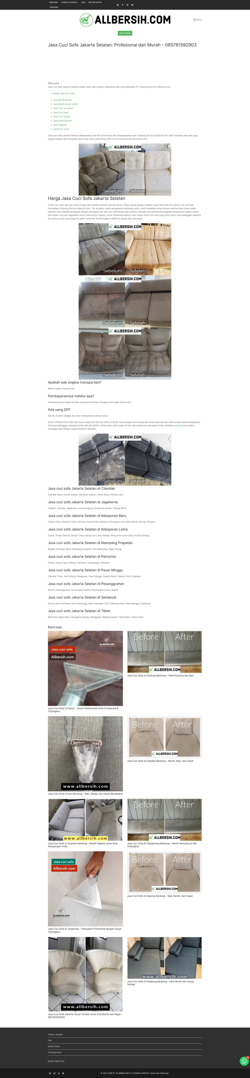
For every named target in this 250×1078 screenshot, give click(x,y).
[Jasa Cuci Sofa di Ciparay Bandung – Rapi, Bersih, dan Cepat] (164, 872)
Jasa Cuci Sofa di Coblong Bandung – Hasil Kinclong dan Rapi (160, 675)
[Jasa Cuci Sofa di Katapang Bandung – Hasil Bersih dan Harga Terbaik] (164, 958)
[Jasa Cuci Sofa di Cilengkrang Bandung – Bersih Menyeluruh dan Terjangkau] (164, 820)
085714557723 (56, 1061)
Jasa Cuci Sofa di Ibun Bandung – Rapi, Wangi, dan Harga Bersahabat (85, 793)
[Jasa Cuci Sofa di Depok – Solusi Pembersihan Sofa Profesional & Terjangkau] (85, 668)
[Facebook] (122, 5)
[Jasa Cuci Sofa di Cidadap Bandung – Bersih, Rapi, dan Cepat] (164, 737)
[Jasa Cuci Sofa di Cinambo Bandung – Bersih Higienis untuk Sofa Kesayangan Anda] (85, 820)
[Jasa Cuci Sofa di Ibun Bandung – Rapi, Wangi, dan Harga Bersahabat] (85, 753)
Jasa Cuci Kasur (61, 112)
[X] (63, 1073)
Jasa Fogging (59, 124)
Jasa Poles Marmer (62, 120)
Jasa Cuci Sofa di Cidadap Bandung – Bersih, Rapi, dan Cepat (160, 761)
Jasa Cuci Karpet (61, 116)
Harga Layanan (55, 1034)
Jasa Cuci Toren (61, 129)
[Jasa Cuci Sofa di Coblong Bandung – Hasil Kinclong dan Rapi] (164, 652)
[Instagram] (127, 5)
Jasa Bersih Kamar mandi (65, 104)
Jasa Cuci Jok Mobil (63, 108)
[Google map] (118, 5)
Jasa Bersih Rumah (62, 100)
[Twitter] (132, 5)
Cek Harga (125, 33)
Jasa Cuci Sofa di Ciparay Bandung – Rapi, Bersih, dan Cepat (160, 896)
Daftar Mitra (54, 1046)
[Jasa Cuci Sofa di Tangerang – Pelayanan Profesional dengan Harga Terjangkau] (85, 888)
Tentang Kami (54, 1052)
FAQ (50, 1040)
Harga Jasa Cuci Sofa (64, 93)
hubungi (177, 425)
